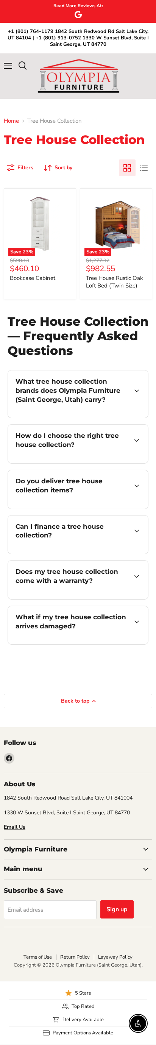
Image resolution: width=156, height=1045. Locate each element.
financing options (68, 552)
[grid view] (127, 167)
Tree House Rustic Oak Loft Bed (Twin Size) (114, 281)
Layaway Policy (115, 957)
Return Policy (75, 957)
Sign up (117, 909)
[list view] (144, 167)
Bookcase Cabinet (32, 278)
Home (11, 121)
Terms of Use (37, 957)
